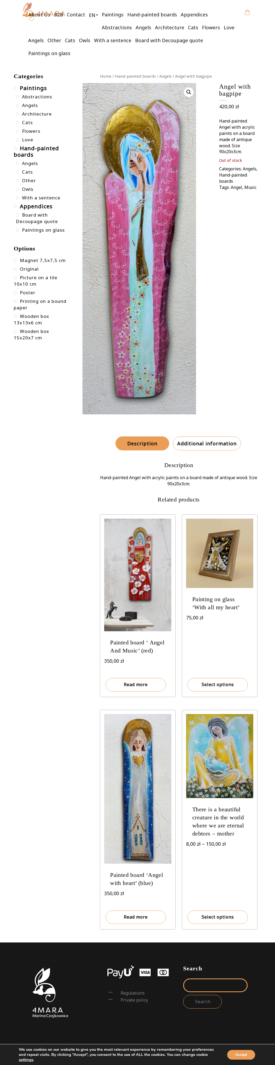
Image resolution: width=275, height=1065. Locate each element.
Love (229, 27)
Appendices (194, 14)
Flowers (211, 27)
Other (54, 40)
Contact (76, 14)
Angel (236, 187)
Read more (136, 684)
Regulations (133, 993)
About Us (39, 14)
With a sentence (112, 40)
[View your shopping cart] (247, 8)
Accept (241, 1054)
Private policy (134, 1000)
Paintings (113, 14)
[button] (93, 14)
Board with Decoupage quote (169, 40)
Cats (193, 27)
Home (105, 76)
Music (250, 187)
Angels (143, 27)
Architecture (169, 27)
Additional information (207, 443)
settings (26, 1059)
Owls (84, 40)
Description (142, 443)
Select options (218, 684)
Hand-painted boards (152, 14)
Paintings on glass (49, 53)
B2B (58, 14)
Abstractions (117, 27)
